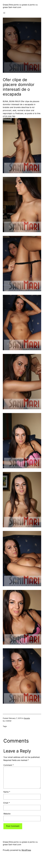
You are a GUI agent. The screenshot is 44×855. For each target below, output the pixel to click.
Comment (8, 765)
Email (6, 803)
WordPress (26, 850)
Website (6, 813)
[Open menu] (4, 12)
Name (6, 792)
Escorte (27, 718)
